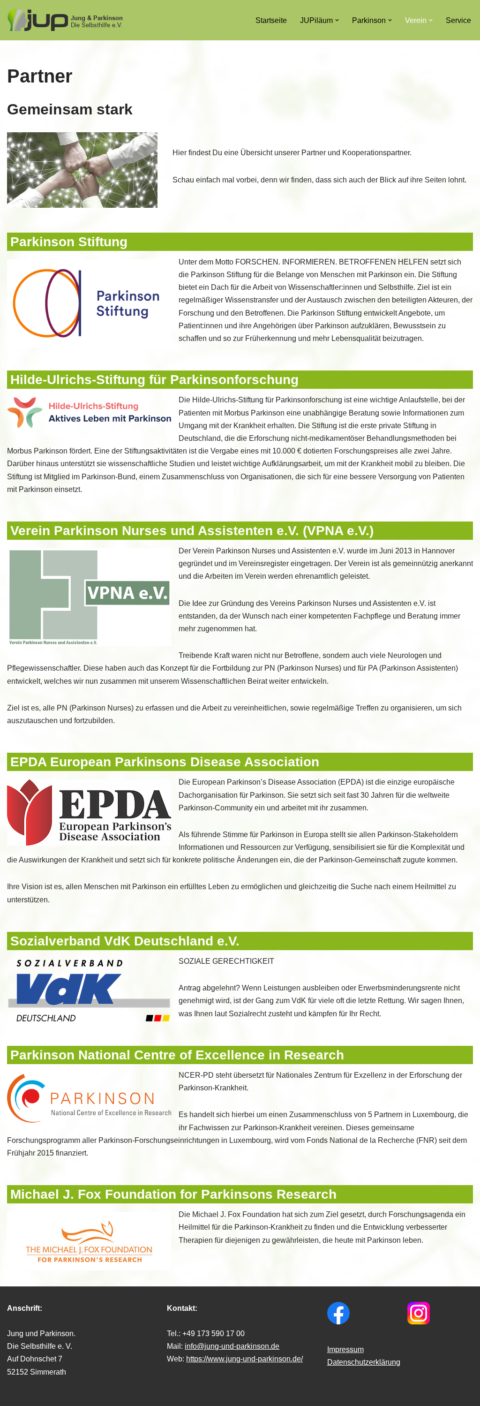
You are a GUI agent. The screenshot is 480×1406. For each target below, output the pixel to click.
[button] (337, 20)
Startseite (271, 20)
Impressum (345, 1349)
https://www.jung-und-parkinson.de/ (244, 1359)
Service (458, 20)
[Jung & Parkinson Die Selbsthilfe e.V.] (65, 20)
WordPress (101, 1394)
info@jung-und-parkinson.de (232, 1346)
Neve (16, 1394)
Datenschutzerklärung (363, 1362)
